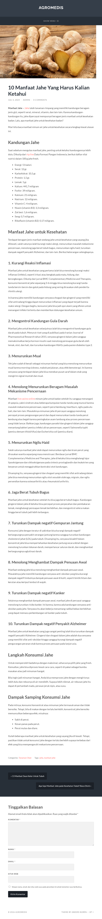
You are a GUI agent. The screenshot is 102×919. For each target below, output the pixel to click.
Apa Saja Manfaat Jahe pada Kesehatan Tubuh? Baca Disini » (65, 786)
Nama (11, 849)
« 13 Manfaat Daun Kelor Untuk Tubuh (27, 776)
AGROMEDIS (51, 7)
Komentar (14, 820)
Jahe (26, 108)
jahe (41, 758)
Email (11, 861)
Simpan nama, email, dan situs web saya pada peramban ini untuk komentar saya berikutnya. (47, 887)
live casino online (26, 398)
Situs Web (13, 874)
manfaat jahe (49, 758)
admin (26, 100)
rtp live (30, 154)
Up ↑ (91, 912)
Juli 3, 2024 (14, 100)
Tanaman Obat (25, 758)
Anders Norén (79, 912)
